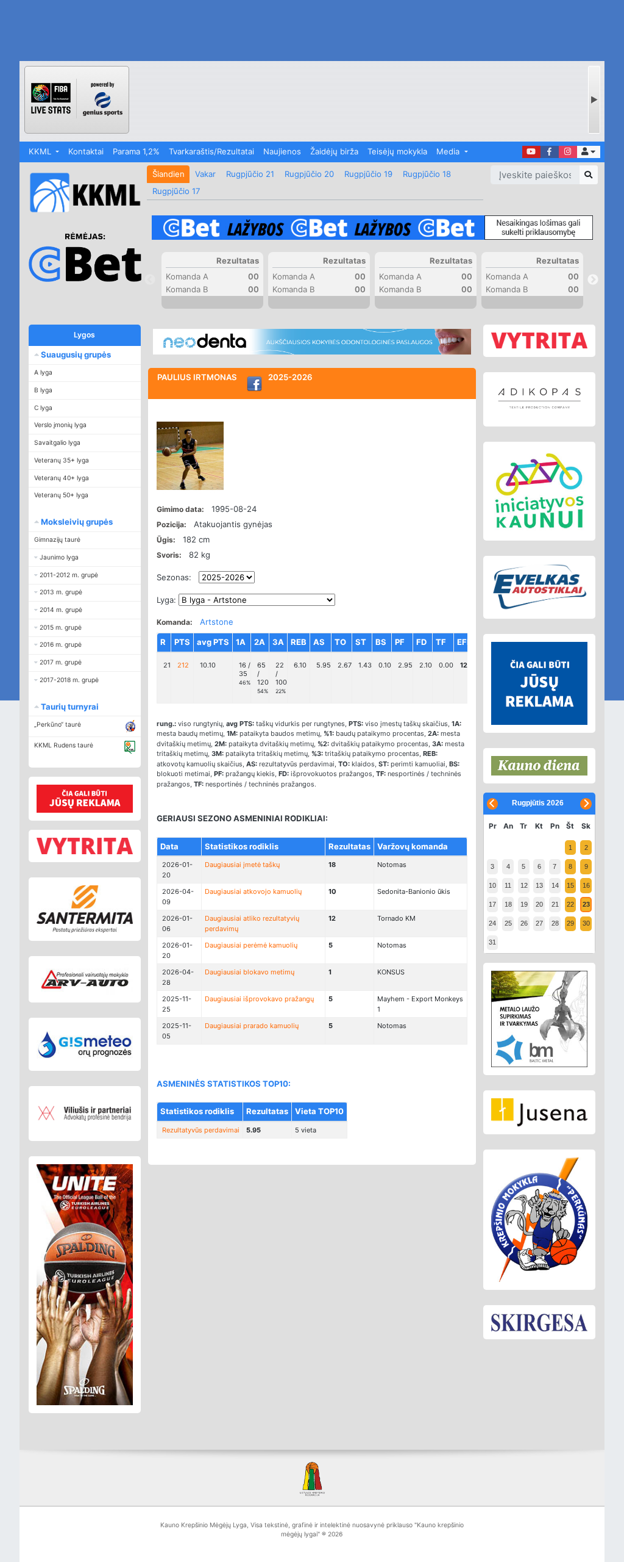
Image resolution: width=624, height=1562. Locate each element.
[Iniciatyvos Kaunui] (539, 491)
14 (555, 885)
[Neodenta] (311, 342)
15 (570, 885)
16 (586, 885)
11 (508, 885)
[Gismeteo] (85, 1044)
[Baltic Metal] (539, 1019)
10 (492, 885)
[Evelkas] (539, 588)
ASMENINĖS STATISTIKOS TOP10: (224, 1084)
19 (524, 904)
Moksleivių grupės (76, 522)
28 (555, 923)
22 (570, 904)
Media (449, 151)
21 (555, 904)
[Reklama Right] (539, 684)
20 (539, 904)
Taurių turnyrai (69, 706)
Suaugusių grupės (75, 354)
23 (586, 904)
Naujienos (282, 151)
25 (508, 923)
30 (586, 923)
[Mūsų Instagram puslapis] (568, 152)
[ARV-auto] (85, 979)
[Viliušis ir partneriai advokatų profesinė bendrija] (85, 1113)
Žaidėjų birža (334, 151)
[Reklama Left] (85, 798)
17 (492, 904)
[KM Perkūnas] (539, 1220)
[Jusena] (539, 1112)
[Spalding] (85, 1285)
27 (539, 923)
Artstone (216, 622)
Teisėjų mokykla (397, 151)
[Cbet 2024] (372, 228)
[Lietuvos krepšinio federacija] (311, 1478)
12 (524, 885)
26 (524, 923)
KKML (41, 151)
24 (492, 923)
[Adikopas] (539, 399)
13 (539, 885)
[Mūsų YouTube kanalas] (531, 152)
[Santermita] (85, 909)
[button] (588, 152)
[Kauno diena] (539, 765)
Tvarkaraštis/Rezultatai (211, 151)
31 (492, 942)
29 (570, 923)
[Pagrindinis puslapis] (80, 192)
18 (508, 904)
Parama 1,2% (136, 151)
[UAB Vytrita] (85, 846)
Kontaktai (86, 151)
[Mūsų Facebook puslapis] (550, 152)
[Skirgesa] (539, 1322)
